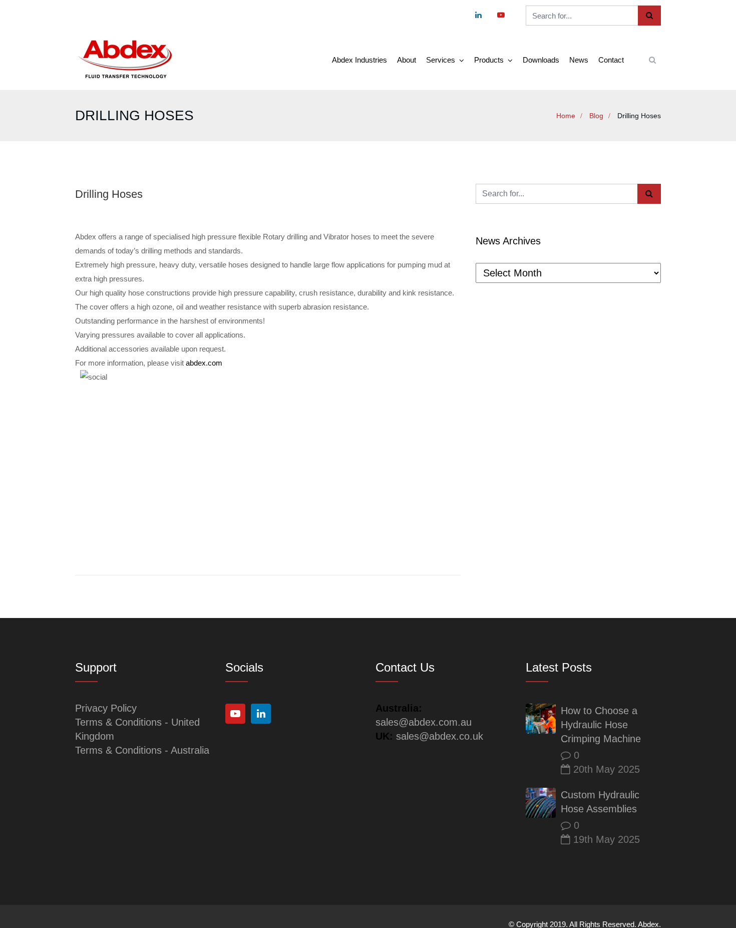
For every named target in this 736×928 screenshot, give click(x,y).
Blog (596, 116)
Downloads (541, 60)
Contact (611, 60)
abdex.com (204, 363)
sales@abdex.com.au (424, 722)
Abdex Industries (359, 60)
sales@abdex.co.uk (439, 736)
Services (440, 60)
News (578, 60)
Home (565, 116)
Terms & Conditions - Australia (142, 750)
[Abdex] (125, 60)
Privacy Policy (106, 708)
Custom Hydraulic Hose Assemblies (600, 801)
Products (489, 60)
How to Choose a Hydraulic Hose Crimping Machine (601, 724)
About (406, 60)
